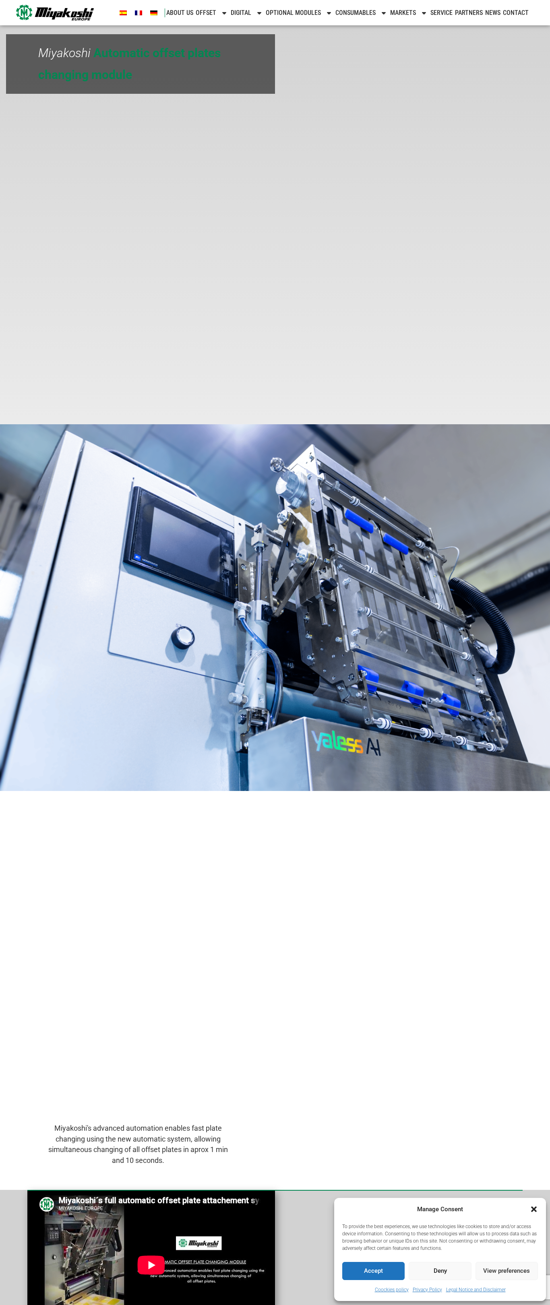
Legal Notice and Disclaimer (476, 1290)
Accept (373, 1270)
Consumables (355, 13)
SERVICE (441, 13)
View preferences (506, 1270)
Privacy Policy (427, 1290)
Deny (440, 1270)
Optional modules (293, 13)
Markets (403, 13)
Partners (469, 13)
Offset (206, 13)
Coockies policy (392, 1290)
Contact (516, 13)
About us (179, 13)
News (492, 13)
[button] (534, 1209)
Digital (241, 13)
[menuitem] (123, 12)
